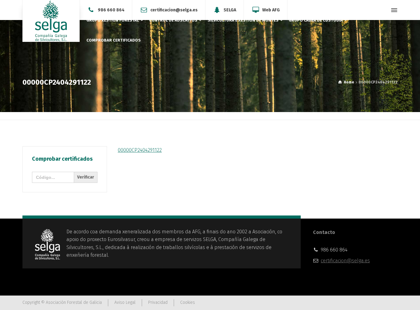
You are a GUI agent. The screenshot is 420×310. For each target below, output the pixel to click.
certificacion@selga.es (174, 9)
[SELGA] (51, 21)
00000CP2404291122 (140, 150)
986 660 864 (111, 9)
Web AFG (271, 9)
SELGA (230, 9)
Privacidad (158, 302)
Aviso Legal (125, 302)
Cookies (187, 302)
